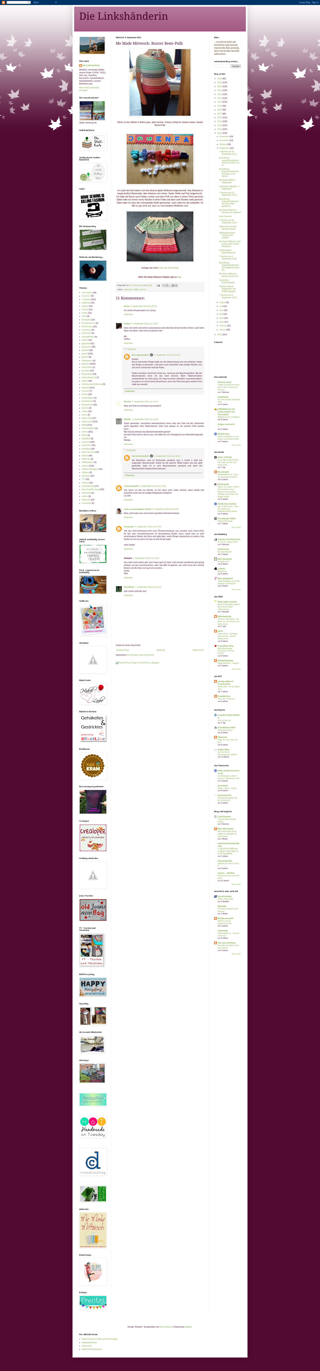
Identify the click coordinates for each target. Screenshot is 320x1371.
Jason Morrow (166, 1327)
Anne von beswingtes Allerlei (137, 509)
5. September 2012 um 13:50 (165, 509)
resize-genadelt (131, 486)
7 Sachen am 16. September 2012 (228, 221)
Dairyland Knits (225, 861)
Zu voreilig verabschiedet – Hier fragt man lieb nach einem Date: (229, 462)
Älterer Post (198, 650)
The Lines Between (227, 943)
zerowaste (86, 503)
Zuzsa (127, 306)
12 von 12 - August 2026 (227, 542)
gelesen (85, 364)
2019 (219, 106)
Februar (223, 326)
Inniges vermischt (226, 424)
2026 (219, 78)
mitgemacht (128, 289)
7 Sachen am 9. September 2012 (228, 257)
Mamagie (222, 906)
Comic (85, 313)
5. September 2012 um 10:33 (143, 306)
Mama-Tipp (87, 418)
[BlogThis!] (166, 285)
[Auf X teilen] (170, 285)
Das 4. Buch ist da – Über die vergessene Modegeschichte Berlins (228, 508)
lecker (84, 415)
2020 (219, 102)
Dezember (225, 136)
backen (85, 306)
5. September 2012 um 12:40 (167, 456)
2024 (219, 86)
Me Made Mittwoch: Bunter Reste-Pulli (228, 275)
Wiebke (127, 419)
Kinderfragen (88, 398)
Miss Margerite (225, 559)
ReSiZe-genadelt (225, 918)
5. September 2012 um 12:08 (145, 419)
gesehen (86, 371)
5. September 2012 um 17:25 (148, 527)
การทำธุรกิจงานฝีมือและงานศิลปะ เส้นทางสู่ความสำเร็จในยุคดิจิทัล (228, 851)
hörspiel (85, 391)
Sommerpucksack (225, 730)
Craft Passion (224, 816)
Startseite (160, 650)
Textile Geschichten (227, 504)
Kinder (85, 394)
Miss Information (226, 829)
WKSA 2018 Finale (225, 521)
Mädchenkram (224, 616)
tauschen (86, 476)
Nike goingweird (225, 578)
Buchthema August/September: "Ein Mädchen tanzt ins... (229, 266)
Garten (85, 340)
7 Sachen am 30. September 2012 (228, 152)
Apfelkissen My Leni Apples (229, 417)
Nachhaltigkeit (88, 428)
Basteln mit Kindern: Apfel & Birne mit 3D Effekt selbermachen (229, 606)
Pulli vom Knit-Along (168, 268)
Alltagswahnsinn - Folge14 (228, 663)
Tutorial (85, 483)
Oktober (223, 144)
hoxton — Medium (226, 873)
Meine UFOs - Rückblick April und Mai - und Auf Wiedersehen (228, 636)
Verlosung (86, 493)
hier (179, 277)
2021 (219, 98)
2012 (219, 133)
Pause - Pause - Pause (227, 788)
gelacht (85, 357)
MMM (136, 289)
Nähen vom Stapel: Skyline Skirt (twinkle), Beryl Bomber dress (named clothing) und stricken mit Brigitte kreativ (228, 492)
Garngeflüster (88, 337)
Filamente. (223, 737)
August (223, 302)
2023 (219, 90)
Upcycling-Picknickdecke (227, 281)
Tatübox (85, 472)
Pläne (84, 435)
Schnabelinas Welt (226, 727)
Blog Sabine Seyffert (227, 602)
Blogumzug (222, 571)
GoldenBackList (89, 377)
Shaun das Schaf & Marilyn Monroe (227, 227)
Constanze (129, 527)
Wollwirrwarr (224, 434)
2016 (219, 117)
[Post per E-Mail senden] (158, 285)
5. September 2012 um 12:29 (153, 486)
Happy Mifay (224, 749)
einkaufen (86, 320)
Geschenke (87, 367)
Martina (127, 401)
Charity (85, 309)
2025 (219, 82)
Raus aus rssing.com (226, 699)
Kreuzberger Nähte (227, 518)
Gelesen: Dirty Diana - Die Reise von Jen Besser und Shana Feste (228, 621)
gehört (85, 354)
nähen (85, 432)
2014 (219, 125)
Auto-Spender (225, 216)
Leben (85, 411)
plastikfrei (86, 438)
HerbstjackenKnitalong (92, 384)
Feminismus (87, 326)
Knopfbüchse (224, 696)
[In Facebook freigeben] (173, 285)
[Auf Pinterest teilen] (176, 285)
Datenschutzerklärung (92, 1349)
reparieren (86, 445)
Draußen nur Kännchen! (229, 539)
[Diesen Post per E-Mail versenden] (163, 285)
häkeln (85, 381)
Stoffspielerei (88, 462)
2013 (219, 129)
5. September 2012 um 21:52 (146, 558)
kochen (85, 408)
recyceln (85, 442)
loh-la (220, 631)
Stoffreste (86, 459)
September (225, 148)
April (222, 318)
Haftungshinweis (89, 1342)
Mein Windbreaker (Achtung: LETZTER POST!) (226, 650)
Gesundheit (87, 374)
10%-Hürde (87, 292)
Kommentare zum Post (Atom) (140, 655)
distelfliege (129, 587)
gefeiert (85, 350)
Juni (222, 310)
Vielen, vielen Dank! (226, 899)
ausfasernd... (224, 549)
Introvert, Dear (225, 382)
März (222, 322)
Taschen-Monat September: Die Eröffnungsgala (227, 288)
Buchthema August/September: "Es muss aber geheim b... (229, 202)
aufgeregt (86, 303)
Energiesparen (88, 323)
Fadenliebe (223, 931)
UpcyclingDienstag (90, 489)
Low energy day (224, 720)
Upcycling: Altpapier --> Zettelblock (229, 187)
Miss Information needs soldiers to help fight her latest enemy (227, 833)
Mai (221, 314)
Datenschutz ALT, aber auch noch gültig (99, 1339)
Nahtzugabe (223, 484)
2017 (219, 114)
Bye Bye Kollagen (225, 552)
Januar (223, 330)
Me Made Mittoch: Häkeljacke (227, 181)
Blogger (188, 1327)
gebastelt (86, 343)
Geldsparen (87, 360)
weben (85, 496)
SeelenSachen (224, 795)
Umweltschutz (88, 486)
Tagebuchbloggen (90, 469)
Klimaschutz (87, 404)
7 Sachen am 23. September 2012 (228, 194)
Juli (221, 306)
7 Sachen (86, 299)
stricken (142, 289)
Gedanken (86, 347)
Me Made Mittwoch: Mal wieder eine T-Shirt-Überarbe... (229, 243)
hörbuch (85, 388)
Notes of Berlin (225, 457)
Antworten (128, 314)
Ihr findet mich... (224, 562)
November (225, 140)
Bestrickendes (225, 896)
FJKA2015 (86, 333)
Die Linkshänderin (123, 16)
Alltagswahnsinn (225, 660)
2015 (219, 121)
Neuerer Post (123, 650)
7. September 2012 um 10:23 (148, 587)
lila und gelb (223, 472)
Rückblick (86, 449)
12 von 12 (86, 296)
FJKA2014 (86, 330)
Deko (84, 316)
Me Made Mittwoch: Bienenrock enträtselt (230, 211)
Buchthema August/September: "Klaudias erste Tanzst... (229, 172)
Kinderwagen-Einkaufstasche (227, 251)
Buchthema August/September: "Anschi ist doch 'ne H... (229, 161)
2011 (219, 334)
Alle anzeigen (236, 445)
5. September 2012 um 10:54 (167, 355)
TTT (83, 479)
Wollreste (86, 500)
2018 (219, 110)
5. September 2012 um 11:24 (145, 401)
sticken (85, 455)
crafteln (221, 569)
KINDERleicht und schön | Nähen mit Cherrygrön (226, 412)
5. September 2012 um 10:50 (145, 324)
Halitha (127, 324)
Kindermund (87, 401)
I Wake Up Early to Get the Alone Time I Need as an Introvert (228, 387)
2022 (219, 94)
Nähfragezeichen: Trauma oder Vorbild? (227, 235)
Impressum (87, 1346)
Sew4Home (223, 397)
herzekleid (223, 785)
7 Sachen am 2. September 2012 (228, 296)
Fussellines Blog (225, 646)
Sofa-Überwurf (88, 452)
